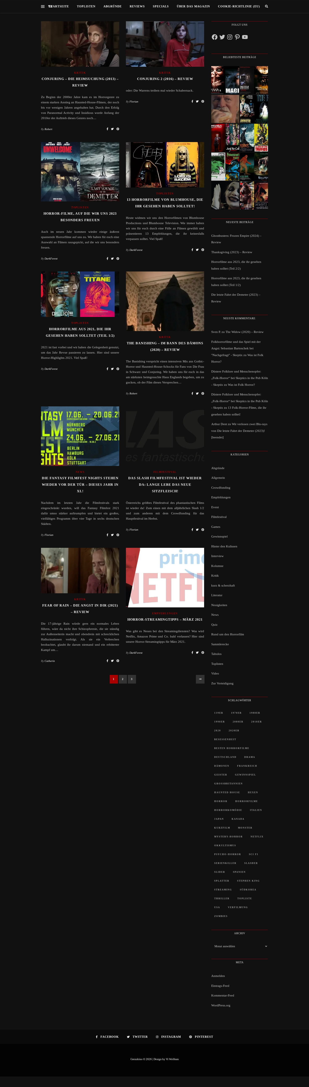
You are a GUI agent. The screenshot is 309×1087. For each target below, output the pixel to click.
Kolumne (217, 566)
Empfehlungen (165, 613)
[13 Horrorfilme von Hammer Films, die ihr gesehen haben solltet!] (225, 167)
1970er (236, 713)
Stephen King (248, 880)
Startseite (59, 6)
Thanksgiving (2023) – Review (231, 252)
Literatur (216, 595)
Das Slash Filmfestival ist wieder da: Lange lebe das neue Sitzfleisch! (165, 484)
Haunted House (227, 792)
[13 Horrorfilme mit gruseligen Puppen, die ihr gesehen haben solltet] (225, 80)
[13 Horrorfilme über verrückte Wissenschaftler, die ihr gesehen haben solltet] (254, 109)
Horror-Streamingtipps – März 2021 (165, 619)
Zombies (221, 916)
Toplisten (86, 6)
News (80, 472)
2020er (234, 730)
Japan (219, 819)
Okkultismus (225, 845)
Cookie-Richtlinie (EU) (239, 6)
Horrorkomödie (228, 810)
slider (219, 872)
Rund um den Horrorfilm (227, 634)
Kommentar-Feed (222, 995)
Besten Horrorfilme (231, 748)
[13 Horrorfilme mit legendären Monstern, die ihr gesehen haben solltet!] (254, 167)
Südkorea (248, 889)
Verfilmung (238, 907)
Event (215, 507)
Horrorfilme (246, 801)
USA (217, 907)
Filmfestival (165, 472)
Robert (48, 129)
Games (215, 526)
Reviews (137, 6)
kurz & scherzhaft (223, 585)
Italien (256, 810)
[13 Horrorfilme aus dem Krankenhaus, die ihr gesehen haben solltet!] (254, 80)
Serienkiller (225, 863)
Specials (161, 6)
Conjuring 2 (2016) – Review (165, 79)
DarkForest (51, 258)
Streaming (223, 889)
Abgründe (112, 6)
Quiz (214, 624)
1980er (255, 713)
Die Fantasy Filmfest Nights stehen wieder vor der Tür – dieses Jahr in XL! (80, 484)
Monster (245, 827)
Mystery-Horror (228, 836)
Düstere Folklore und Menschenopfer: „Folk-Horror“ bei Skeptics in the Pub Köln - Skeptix (239, 378)
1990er (219, 721)
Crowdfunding (220, 487)
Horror (220, 801)
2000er (238, 721)
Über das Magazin (193, 6)
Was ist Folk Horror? (241, 384)
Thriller (222, 898)
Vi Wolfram (172, 1059)
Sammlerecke (220, 644)
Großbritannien (228, 783)
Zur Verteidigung (222, 683)
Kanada (238, 819)
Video (215, 673)
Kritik (80, 72)
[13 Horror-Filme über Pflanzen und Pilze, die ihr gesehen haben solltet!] (254, 138)
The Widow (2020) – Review (245, 332)
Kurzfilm (222, 827)
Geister (220, 774)
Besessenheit (225, 739)
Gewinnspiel (219, 536)
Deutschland (225, 757)
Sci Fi (253, 854)
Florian (133, 101)
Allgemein (218, 477)
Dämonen (221, 766)
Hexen (253, 792)
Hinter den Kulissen (224, 546)
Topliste (244, 898)
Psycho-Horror (227, 854)
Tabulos (216, 654)
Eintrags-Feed (220, 985)
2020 (217, 730)
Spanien (239, 872)
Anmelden (218, 976)
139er (218, 713)
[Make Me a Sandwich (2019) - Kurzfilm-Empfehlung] (225, 109)
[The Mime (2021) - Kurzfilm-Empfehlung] (225, 195)
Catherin (50, 661)
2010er (256, 721)
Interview (217, 556)
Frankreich (247, 766)
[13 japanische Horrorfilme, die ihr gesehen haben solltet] (254, 195)
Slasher (251, 863)
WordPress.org (220, 1005)
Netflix (257, 836)
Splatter (221, 880)
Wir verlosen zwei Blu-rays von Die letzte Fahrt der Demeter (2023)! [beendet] (239, 430)
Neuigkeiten (219, 605)
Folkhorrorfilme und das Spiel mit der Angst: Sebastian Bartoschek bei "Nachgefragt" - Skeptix (236, 348)
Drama (249, 757)
